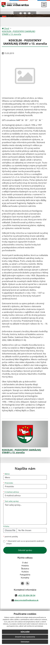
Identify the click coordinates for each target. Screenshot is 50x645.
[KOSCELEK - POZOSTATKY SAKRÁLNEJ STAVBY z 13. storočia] (25, 434)
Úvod (6, 28)
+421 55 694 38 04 (26, 595)
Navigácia (7, 4)
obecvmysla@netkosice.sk (26, 600)
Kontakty (25, 577)
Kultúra (25, 571)
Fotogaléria (25, 574)
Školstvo (25, 568)
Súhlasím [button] (25, 632)
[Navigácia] (44, 4)
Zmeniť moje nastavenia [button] (25, 637)
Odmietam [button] (25, 642)
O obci (25, 562)
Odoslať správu (25, 550)
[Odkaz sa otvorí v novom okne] (22, 583)
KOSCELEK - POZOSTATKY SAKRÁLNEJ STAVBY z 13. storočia (18, 33)
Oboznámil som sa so (25, 542)
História (25, 565)
